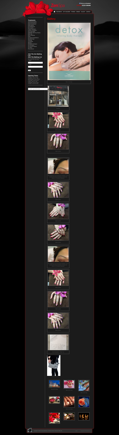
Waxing (30, 42)
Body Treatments (32, 24)
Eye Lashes (31, 27)
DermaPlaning (31, 26)
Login (76, 430)
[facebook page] (85, 3)
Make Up (30, 34)
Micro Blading (31, 35)
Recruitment (31, 48)
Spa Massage (31, 39)
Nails (29, 36)
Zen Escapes (31, 45)
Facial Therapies (32, 29)
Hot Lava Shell (31, 31)
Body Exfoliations (32, 22)
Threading (30, 41)
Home (54, 11)
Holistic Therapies (32, 30)
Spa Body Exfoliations (33, 37)
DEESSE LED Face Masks (34, 32)
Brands (78, 11)
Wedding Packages (32, 43)
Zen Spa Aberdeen (58, 6)
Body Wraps (31, 25)
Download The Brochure (85, 430)
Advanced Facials (32, 21)
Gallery (83, 11)
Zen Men (30, 47)
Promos (73, 11)
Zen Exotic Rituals (32, 46)
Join (29, 70)
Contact (88, 11)
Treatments (59, 11)
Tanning (30, 40)
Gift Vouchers (66, 11)
